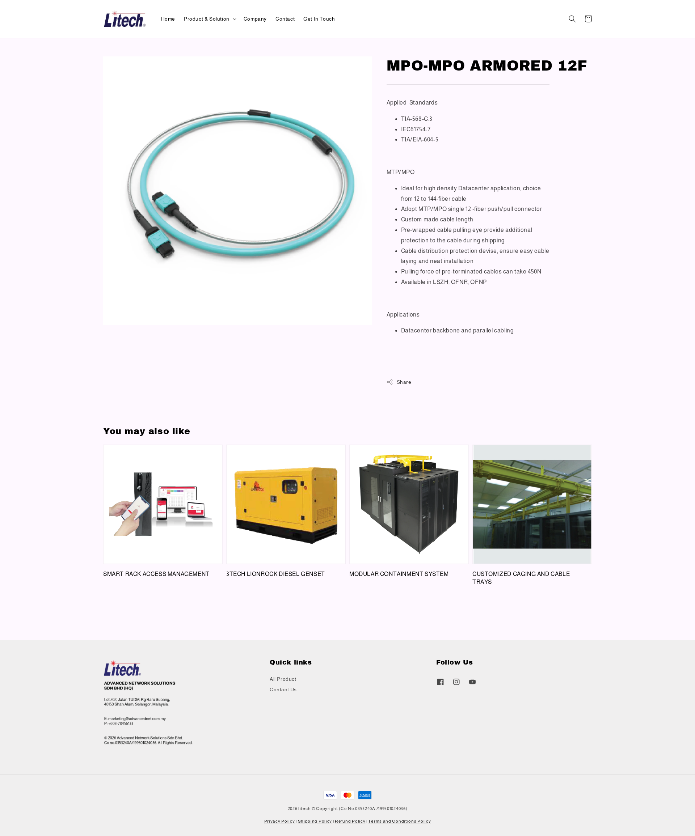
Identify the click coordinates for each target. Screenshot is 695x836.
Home (168, 19)
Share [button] (404, 382)
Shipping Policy (315, 821)
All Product (283, 679)
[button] (572, 19)
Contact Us (283, 689)
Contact (285, 19)
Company (255, 19)
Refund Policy (350, 821)
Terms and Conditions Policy (399, 821)
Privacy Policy (279, 821)
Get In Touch (319, 19)
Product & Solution (206, 19)
